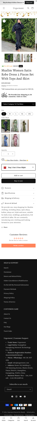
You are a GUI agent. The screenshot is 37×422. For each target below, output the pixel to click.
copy (20, 66)
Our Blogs (7, 327)
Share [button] (5, 227)
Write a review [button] (18, 245)
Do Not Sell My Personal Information (16, 285)
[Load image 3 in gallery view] (28, 58)
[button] (4, 8)
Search (6, 268)
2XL (29, 114)
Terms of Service (9, 302)
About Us (7, 314)
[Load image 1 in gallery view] (9, 58)
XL (22, 114)
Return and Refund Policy (12, 276)
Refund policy (31, 412)
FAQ (5, 322)
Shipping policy (29, 415)
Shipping (3, 85)
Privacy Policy (9, 293)
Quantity (4, 150)
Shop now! (29, 2)
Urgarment (10, 412)
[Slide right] (35, 58)
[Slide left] (2, 58)
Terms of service (19, 415)
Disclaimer (7, 272)
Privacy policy (8, 415)
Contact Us (7, 318)
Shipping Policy (9, 298)
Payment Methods (10, 289)
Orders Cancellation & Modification (16, 281)
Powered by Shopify (19, 412)
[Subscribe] (30, 389)
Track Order (8, 331)
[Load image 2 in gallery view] (18, 58)
